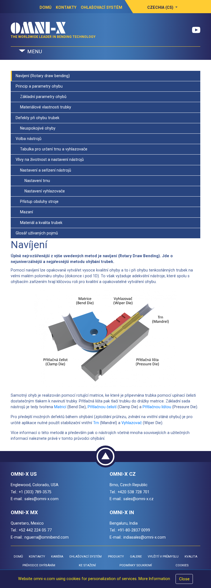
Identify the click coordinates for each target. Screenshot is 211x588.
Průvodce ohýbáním (39, 565)
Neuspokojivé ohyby (35, 128)
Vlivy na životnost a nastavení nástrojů (50, 159)
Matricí (60, 407)
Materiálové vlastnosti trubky (43, 107)
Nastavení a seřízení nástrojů (43, 170)
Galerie (136, 556)
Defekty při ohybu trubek (37, 118)
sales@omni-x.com (41, 499)
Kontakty (66, 7)
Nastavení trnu (33, 180)
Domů (45, 7)
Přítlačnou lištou (157, 407)
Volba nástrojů (28, 138)
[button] (162, 7)
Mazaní (24, 212)
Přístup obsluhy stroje (37, 201)
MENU (34, 52)
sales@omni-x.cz (138, 499)
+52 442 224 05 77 (35, 530)
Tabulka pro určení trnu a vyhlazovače (51, 149)
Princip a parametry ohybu (39, 86)
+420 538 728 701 (133, 492)
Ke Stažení (87, 565)
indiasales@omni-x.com (144, 537)
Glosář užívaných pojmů (37, 233)
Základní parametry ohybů (41, 96)
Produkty (116, 556)
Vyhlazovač (131, 423)
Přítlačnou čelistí (102, 407)
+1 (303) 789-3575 (35, 492)
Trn (96, 423)
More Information (154, 578)
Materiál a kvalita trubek (39, 222)
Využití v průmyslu (163, 556)
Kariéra (57, 556)
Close (184, 578)
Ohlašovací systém (101, 7)
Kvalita (191, 556)
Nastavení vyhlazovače (40, 191)
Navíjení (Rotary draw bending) (43, 76)
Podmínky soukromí (136, 565)
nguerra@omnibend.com (46, 537)
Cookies (182, 565)
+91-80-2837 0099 (134, 530)
